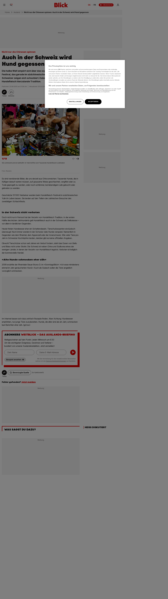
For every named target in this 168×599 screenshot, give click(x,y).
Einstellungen (75, 101)
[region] (85, 84)
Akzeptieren (93, 101)
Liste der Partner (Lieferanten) (59, 94)
